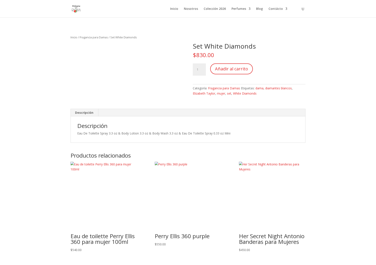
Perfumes (239, 9)
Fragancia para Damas (94, 37)
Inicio (174, 9)
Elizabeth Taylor (204, 93)
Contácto (276, 9)
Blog (259, 9)
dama (259, 88)
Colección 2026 (215, 9)
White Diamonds (245, 93)
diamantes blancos (278, 88)
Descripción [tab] (84, 112)
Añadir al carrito (231, 69)
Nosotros (191, 9)
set (229, 93)
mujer (221, 93)
